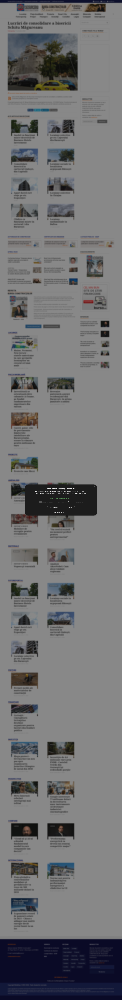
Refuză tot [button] (68, 507)
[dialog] (61, 500)
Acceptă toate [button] (54, 507)
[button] (61, 498)
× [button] (94, 486)
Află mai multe (64, 495)
